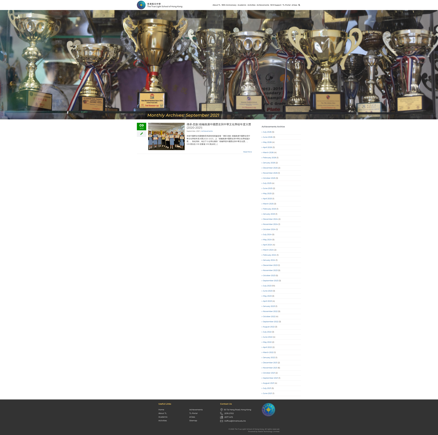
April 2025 (267, 199)
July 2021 (267, 388)
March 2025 (268, 204)
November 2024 (270, 224)
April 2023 (267, 301)
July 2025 (267, 183)
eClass (192, 417)
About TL (162, 413)
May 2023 (267, 296)
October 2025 (269, 178)
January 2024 (269, 260)
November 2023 (270, 270)
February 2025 (269, 209)
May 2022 (267, 342)
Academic (163, 417)
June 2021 (267, 393)
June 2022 (267, 337)
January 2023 (269, 306)
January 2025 (269, 214)
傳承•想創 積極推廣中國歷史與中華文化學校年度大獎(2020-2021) (219, 126)
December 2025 (270, 168)
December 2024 (270, 219)
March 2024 (268, 250)
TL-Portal (193, 413)
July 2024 (267, 234)
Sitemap (193, 421)
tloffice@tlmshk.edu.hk (235, 421)
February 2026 (269, 158)
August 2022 (269, 327)
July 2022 (267, 332)
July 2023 (267, 286)
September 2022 (270, 322)
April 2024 (267, 245)
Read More (247, 152)
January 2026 (269, 163)
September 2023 (270, 281)
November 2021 (270, 368)
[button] (299, 5)
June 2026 (267, 137)
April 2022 (267, 347)
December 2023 (270, 265)
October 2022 (269, 316)
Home (161, 410)
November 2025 (270, 173)
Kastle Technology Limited (268, 431)
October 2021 (269, 373)
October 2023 (269, 275)
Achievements (207, 131)
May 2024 (267, 240)
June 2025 (267, 188)
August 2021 (268, 383)
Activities (162, 421)
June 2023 (267, 291)
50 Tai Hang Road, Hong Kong (237, 410)
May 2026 (267, 142)
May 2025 (267, 193)
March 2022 (268, 352)
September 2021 (270, 378)
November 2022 (270, 311)
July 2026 (267, 132)
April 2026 (267, 147)
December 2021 (270, 363)
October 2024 (269, 229)
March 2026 (268, 152)
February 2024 (269, 255)
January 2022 (269, 357)
